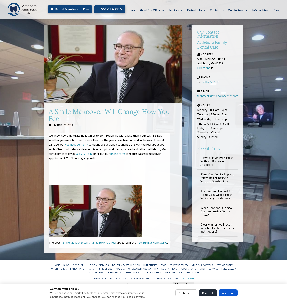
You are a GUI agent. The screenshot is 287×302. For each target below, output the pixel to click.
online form (117, 154)
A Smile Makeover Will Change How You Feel (88, 242)
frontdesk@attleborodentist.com (217, 96)
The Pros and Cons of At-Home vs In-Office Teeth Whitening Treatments (216, 194)
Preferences (186, 293)
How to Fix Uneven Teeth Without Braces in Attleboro (216, 161)
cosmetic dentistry (76, 144)
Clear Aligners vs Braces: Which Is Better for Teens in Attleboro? (217, 228)
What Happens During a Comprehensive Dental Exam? (216, 211)
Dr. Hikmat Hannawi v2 (153, 242)
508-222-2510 (111, 9)
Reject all (207, 293)
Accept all (228, 293)
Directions (203, 68)
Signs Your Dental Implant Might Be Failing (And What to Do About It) (217, 178)
